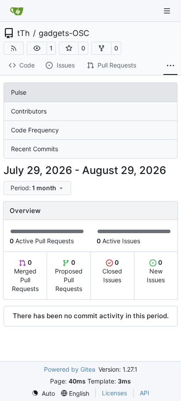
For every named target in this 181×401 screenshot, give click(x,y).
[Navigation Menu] (168, 11)
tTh (23, 33)
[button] (37, 48)
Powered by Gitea (69, 369)
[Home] (16, 11)
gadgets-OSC (64, 33)
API (144, 393)
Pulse (18, 92)
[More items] (170, 66)
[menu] (37, 188)
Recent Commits (34, 149)
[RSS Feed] (14, 48)
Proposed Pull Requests (69, 275)
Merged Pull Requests (25, 275)
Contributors (29, 111)
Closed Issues (112, 271)
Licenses (114, 393)
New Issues (156, 271)
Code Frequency (35, 130)
